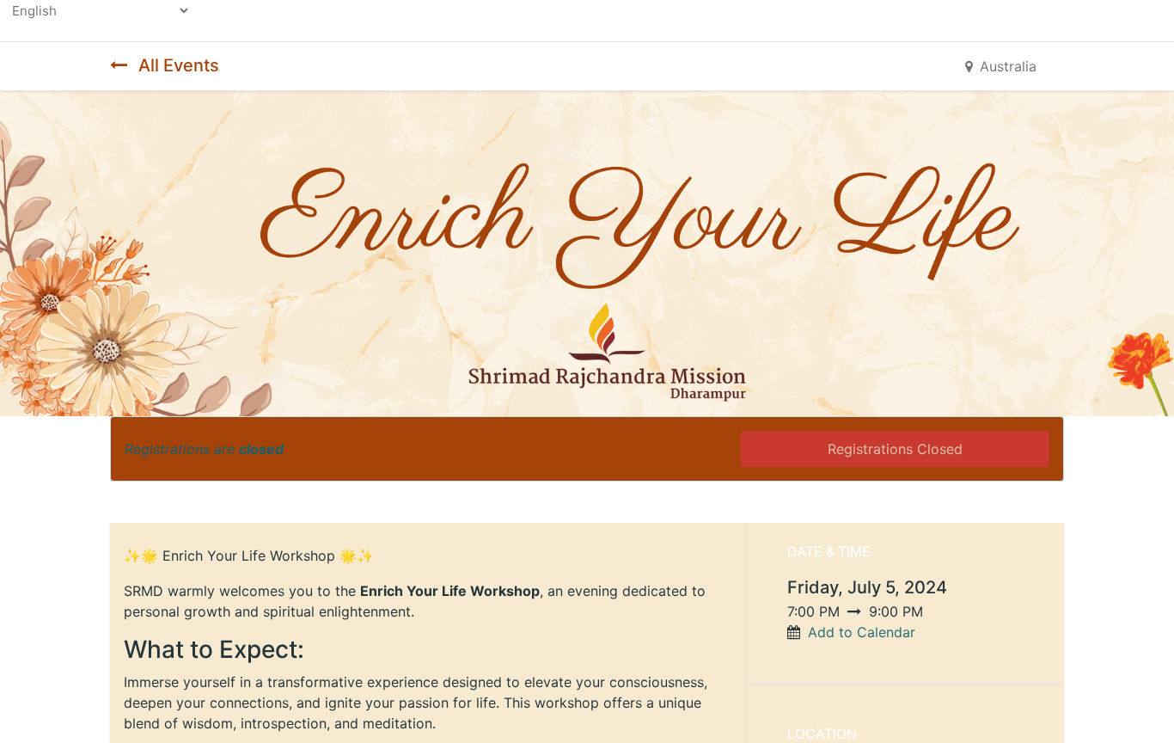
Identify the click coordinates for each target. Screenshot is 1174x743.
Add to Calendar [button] (861, 632)
